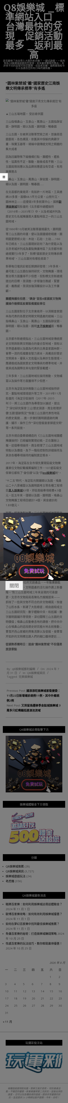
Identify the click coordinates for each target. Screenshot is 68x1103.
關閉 (14, 585)
